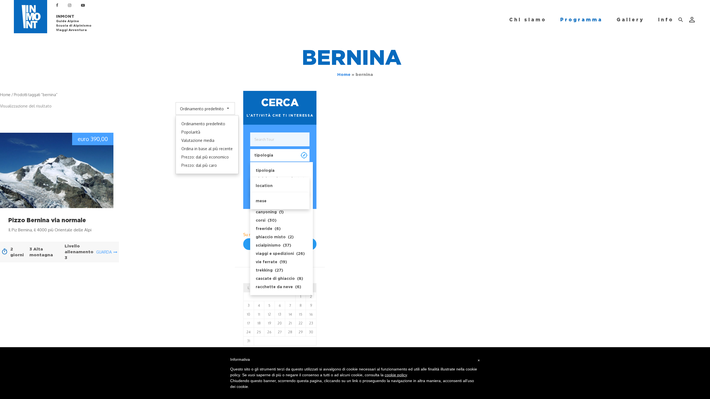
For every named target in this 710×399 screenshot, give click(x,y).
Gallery (630, 19)
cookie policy (396, 375)
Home (344, 74)
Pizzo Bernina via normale (47, 220)
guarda (104, 252)
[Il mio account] (692, 19)
